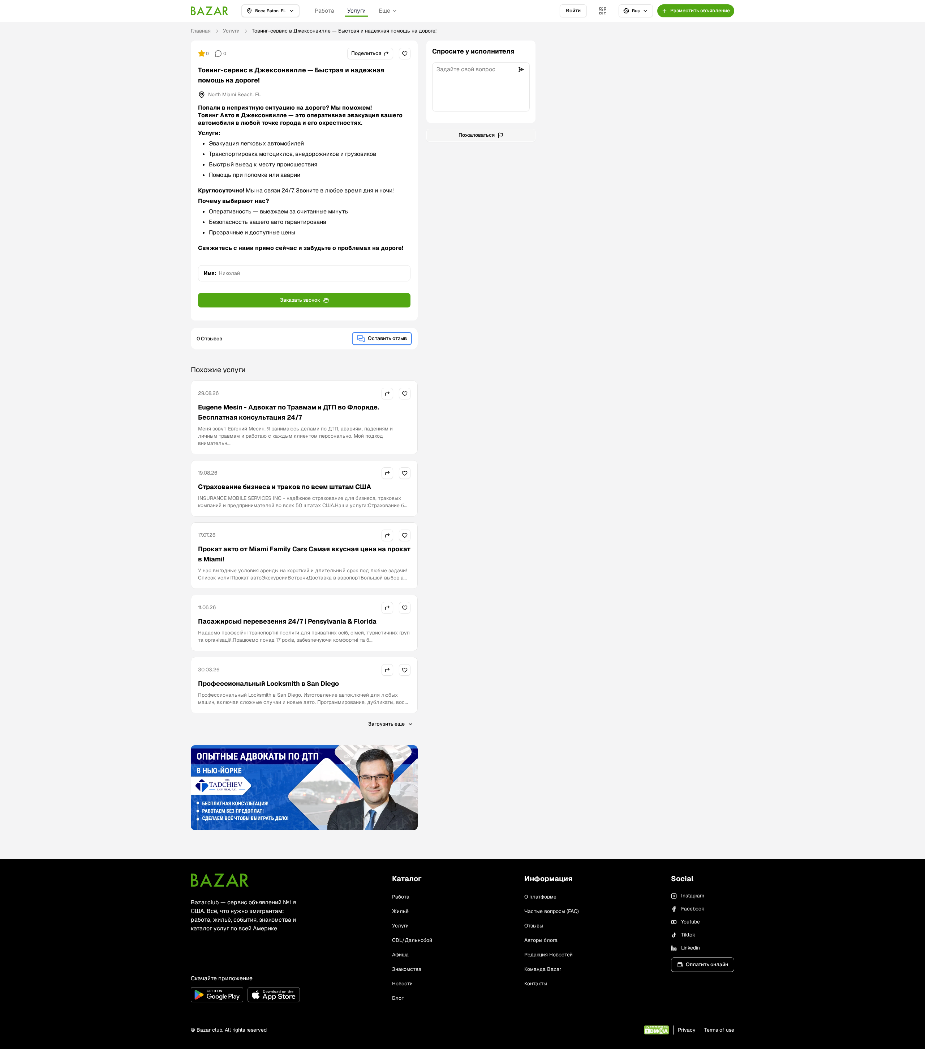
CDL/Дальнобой (412, 940)
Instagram (692, 895)
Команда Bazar (542, 969)
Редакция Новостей (548, 954)
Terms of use (719, 1030)
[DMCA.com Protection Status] (656, 1030)
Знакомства (406, 969)
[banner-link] (304, 788)
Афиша (400, 954)
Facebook (692, 908)
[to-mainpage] (220, 880)
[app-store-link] (274, 994)
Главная (201, 30)
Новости (402, 983)
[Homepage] (209, 11)
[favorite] (404, 53)
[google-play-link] (217, 994)
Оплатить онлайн (707, 964)
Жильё (400, 911)
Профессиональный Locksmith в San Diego (268, 683)
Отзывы (533, 925)
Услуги (356, 10)
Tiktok (688, 934)
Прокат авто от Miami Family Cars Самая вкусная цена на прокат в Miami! (304, 554)
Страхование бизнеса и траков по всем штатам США (284, 487)
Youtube (690, 921)
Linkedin (690, 947)
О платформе (540, 896)
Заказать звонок (300, 300)
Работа (324, 10)
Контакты (535, 983)
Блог (398, 998)
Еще (384, 10)
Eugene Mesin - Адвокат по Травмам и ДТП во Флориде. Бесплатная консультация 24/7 (288, 412)
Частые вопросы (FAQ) (551, 911)
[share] (387, 393)
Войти (573, 10)
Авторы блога (541, 940)
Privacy (687, 1030)
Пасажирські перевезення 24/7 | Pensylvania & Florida (287, 621)
